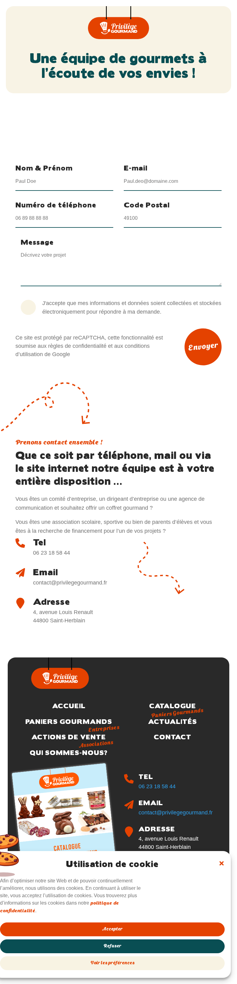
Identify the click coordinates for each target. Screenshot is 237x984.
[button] (221, 863)
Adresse (51, 601)
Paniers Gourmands (68, 723)
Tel (39, 541)
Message (37, 242)
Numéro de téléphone (55, 204)
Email (45, 571)
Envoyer (203, 347)
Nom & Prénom (44, 167)
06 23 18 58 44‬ (157, 786)
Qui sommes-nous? (69, 752)
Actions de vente (68, 739)
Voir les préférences (112, 963)
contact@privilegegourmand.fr (176, 812)
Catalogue (172, 707)
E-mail (136, 167)
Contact (172, 737)
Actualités (172, 721)
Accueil (68, 705)
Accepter (112, 929)
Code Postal (147, 204)
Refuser (112, 946)
